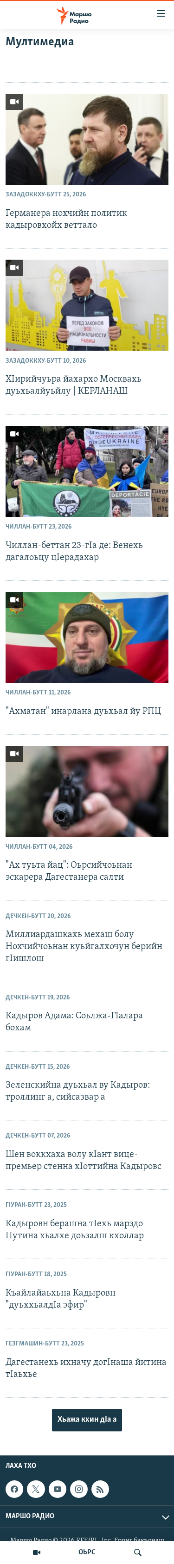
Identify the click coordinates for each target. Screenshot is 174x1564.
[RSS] (100, 1489)
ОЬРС (87, 1552)
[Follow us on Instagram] (79, 1489)
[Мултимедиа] (37, 1552)
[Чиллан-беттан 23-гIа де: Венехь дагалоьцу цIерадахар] (87, 471)
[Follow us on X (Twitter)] (36, 1489)
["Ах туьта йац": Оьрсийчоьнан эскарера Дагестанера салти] (87, 791)
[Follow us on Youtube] (57, 1489)
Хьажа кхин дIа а (87, 1420)
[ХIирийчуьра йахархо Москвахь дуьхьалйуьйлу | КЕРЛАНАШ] (87, 305)
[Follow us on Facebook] (14, 1489)
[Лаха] (138, 1552)
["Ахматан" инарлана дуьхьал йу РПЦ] (87, 637)
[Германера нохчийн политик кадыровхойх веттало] (87, 139)
